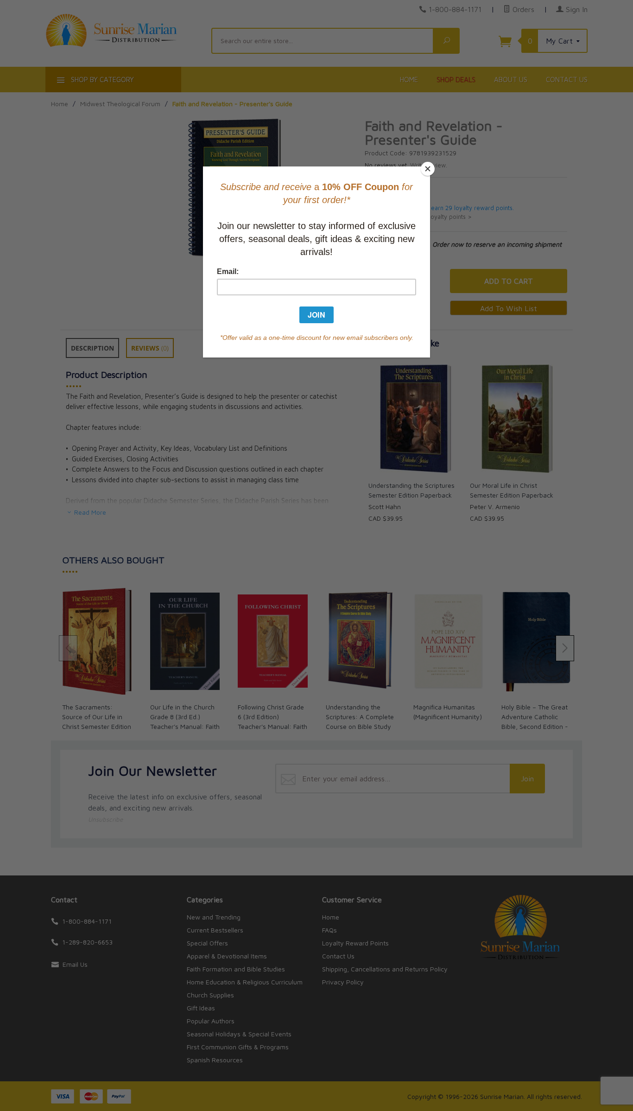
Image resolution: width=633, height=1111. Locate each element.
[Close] (428, 169)
